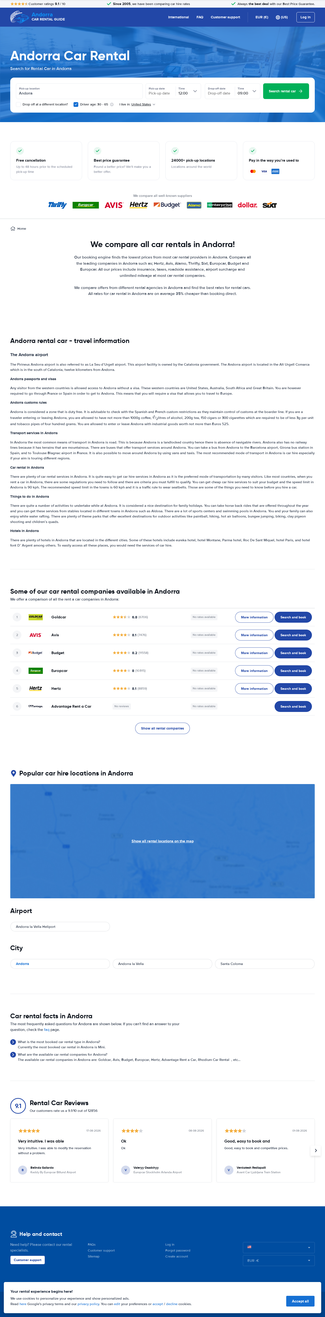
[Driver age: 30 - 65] (76, 104)
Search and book (293, 617)
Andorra (22, 963)
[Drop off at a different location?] (18, 104)
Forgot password (177, 1250)
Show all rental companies (162, 728)
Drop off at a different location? (45, 104)
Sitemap (93, 1256)
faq (46, 1029)
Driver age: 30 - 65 (94, 104)
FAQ (200, 17)
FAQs (92, 1244)
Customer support (225, 17)
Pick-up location (29, 88)
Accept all (300, 1301)
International (178, 17)
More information (254, 617)
